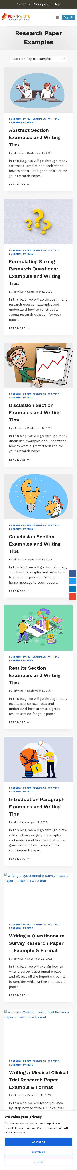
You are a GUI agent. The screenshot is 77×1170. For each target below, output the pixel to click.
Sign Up (68, 17)
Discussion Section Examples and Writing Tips (35, 412)
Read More (19, 184)
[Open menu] (57, 17)
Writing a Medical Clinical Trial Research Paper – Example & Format (38, 1080)
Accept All (38, 1141)
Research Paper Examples (27, 119)
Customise (38, 1151)
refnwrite (18, 152)
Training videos (42, 4)
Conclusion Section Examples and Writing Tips (35, 544)
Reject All (38, 1161)
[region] (38, 1140)
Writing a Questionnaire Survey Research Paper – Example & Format (36, 943)
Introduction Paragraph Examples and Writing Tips (36, 807)
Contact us (23, 4)
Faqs (57, 4)
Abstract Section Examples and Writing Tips (35, 137)
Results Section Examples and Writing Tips (35, 675)
